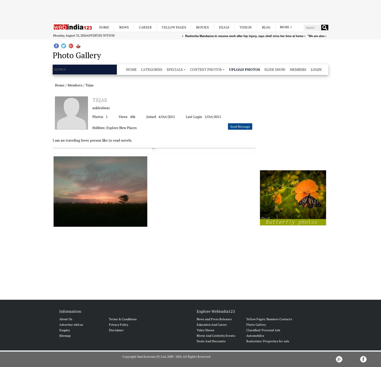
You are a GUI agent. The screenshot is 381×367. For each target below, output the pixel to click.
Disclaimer (116, 330)
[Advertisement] (190, 11)
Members (298, 69)
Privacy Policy (118, 324)
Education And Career (212, 324)
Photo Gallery (256, 324)
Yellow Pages (174, 27)
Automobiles (255, 335)
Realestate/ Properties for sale (267, 341)
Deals (224, 27)
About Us (65, 319)
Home (104, 27)
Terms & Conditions (123, 319)
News (124, 27)
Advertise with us (101, 35)
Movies (202, 27)
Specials (175, 69)
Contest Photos (206, 69)
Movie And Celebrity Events (216, 335)
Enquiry (64, 330)
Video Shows (205, 330)
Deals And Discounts (211, 341)
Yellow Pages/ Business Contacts (269, 319)
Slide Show (274, 69)
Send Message (240, 126)
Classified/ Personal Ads (263, 330)
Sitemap (65, 335)
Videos (246, 27)
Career (145, 27)
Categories (151, 69)
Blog (266, 27)
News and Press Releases (214, 319)
